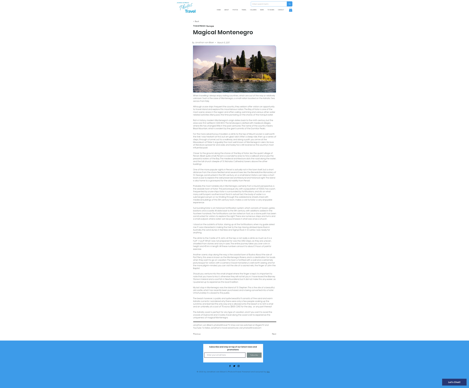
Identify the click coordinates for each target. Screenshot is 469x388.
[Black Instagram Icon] (238, 366)
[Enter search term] (289, 3)
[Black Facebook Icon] (230, 366)
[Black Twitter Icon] (234, 366)
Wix (268, 372)
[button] (290, 9)
